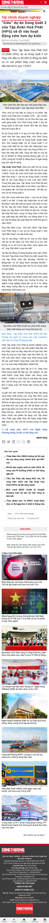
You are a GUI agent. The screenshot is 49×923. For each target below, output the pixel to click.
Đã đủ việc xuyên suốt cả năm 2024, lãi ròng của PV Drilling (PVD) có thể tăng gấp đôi (25, 470)
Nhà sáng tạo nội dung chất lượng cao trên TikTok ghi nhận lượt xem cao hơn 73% (26, 546)
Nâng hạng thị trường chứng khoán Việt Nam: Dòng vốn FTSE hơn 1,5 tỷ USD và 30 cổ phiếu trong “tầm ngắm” (27, 536)
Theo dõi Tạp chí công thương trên (15, 44)
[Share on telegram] (28, 441)
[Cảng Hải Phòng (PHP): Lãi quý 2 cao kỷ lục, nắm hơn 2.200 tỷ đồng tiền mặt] (24, 741)
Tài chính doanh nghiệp (21, 17)
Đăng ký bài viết (24, 886)
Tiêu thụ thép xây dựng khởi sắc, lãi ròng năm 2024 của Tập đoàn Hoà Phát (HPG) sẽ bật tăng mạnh (25, 481)
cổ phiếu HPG (33, 518)
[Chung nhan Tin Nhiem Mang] (24, 908)
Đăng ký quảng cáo (24, 890)
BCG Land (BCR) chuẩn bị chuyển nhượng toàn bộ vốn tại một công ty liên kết (25, 492)
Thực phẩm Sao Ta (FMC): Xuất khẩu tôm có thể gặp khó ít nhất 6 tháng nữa (25, 502)
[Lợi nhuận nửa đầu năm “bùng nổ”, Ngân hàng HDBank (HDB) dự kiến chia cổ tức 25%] (24, 673)
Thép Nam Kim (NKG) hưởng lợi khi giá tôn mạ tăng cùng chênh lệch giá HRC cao (25, 459)
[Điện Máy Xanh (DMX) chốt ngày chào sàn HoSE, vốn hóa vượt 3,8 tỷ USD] (24, 775)
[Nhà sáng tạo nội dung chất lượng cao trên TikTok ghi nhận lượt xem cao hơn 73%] (24, 569)
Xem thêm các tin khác (33, 835)
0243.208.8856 (28, 897)
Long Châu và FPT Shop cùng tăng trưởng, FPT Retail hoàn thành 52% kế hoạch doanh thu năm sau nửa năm (24, 825)
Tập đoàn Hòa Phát (16, 518)
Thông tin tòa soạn (24, 883)
